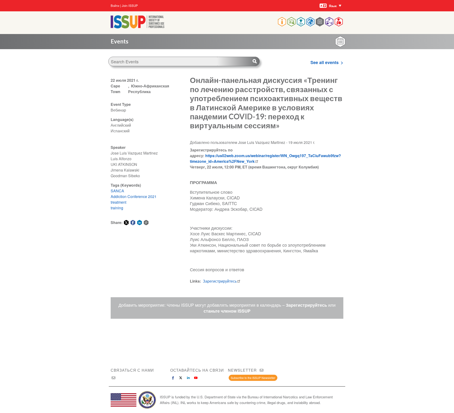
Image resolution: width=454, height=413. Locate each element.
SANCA (117, 191)
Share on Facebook (133, 222)
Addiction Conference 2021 (134, 196)
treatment (118, 202)
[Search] (238, 61)
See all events (324, 62)
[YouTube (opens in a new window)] (196, 378)
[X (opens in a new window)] (180, 378)
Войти (115, 6)
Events (119, 41)
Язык (333, 6)
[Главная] (137, 27)
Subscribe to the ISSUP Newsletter (253, 378)
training (117, 208)
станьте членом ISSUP (227, 311)
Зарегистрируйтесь (220, 281)
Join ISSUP (130, 6)
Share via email (146, 222)
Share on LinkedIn (139, 222)
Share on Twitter (126, 222)
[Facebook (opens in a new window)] (173, 378)
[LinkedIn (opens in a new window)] (188, 378)
